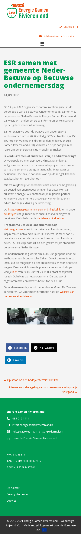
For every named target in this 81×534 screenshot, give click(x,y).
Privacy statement (18, 494)
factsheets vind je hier (50, 218)
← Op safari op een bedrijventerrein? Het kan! (31, 380)
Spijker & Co (13, 525)
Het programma (13, 229)
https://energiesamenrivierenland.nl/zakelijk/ (34, 209)
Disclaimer (13, 488)
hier (14, 272)
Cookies (11, 500)
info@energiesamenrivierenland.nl (32, 425)
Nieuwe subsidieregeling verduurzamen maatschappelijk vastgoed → (43, 390)
